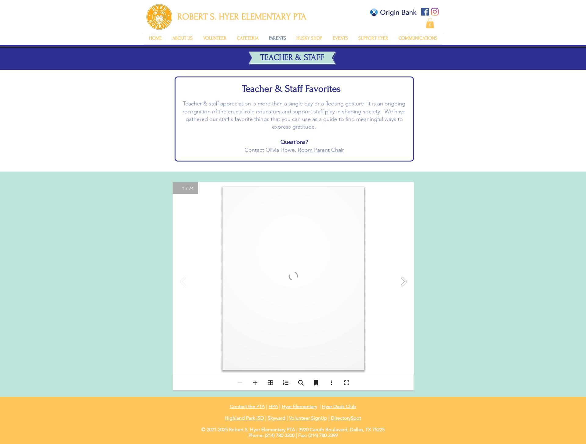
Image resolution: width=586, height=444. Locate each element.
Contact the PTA (247, 406)
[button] (430, 23)
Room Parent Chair (321, 150)
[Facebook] (425, 12)
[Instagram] (435, 12)
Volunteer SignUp (308, 418)
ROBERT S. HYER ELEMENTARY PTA (241, 17)
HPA (273, 406)
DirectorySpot (346, 418)
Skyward (276, 418)
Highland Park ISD (244, 418)
